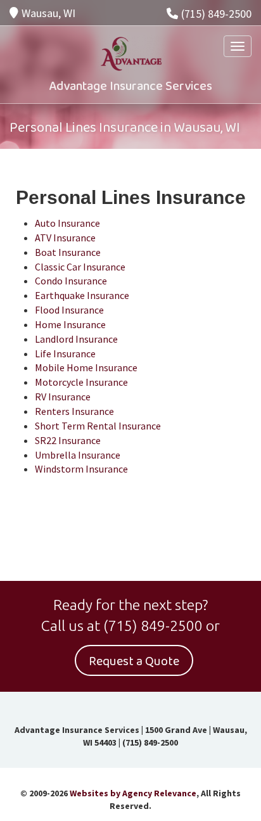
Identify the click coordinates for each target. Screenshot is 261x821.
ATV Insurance (65, 237)
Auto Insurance (67, 223)
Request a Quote (134, 661)
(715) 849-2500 (216, 13)
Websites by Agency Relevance (133, 793)
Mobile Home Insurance (86, 367)
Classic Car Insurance (80, 266)
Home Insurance (70, 324)
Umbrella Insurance (77, 455)
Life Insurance (65, 353)
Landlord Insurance (76, 339)
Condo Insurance (71, 280)
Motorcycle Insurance (81, 382)
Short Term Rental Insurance (98, 425)
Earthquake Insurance (82, 295)
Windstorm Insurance (81, 468)
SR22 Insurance (68, 440)
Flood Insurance (69, 309)
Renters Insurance (74, 411)
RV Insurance (63, 396)
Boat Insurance (68, 252)
